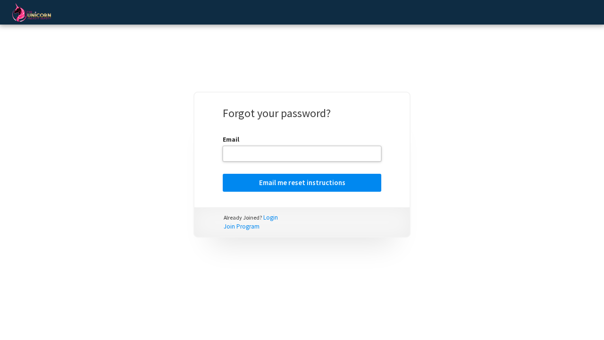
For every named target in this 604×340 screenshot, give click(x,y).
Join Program (242, 226)
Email (231, 139)
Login (270, 217)
